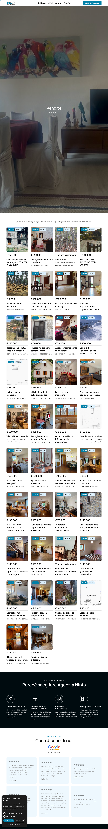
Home (50, 112)
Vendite (57, 112)
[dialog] (14, 811)
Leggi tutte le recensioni (54, 752)
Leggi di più (15, 809)
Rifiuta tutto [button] (20, 820)
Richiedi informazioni (92, 3)
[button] (14, 825)
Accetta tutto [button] (8, 820)
